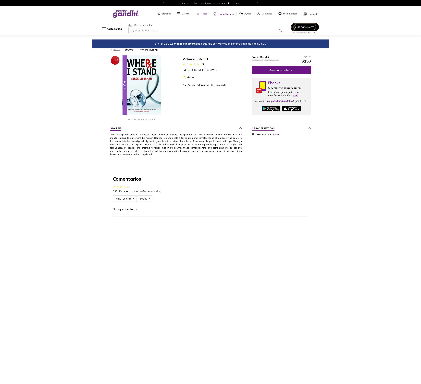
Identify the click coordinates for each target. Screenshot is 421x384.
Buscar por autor (143, 25)
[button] (141, 85)
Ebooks (129, 49)
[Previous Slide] (164, 3)
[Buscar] (280, 30)
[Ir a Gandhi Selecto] (305, 34)
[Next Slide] (257, 3)
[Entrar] (267, 13)
